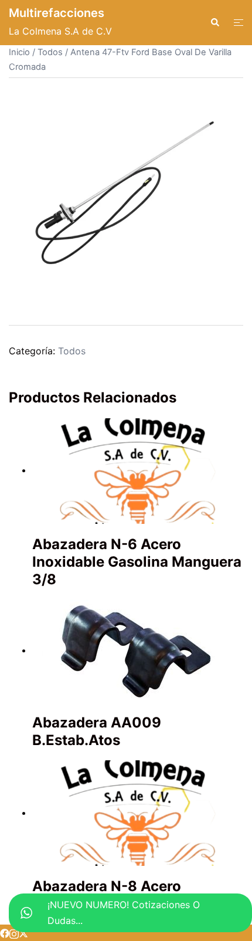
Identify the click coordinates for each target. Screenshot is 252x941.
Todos (50, 52)
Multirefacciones (56, 13)
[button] (214, 22)
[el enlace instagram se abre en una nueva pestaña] (14, 933)
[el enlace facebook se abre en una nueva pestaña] (4, 933)
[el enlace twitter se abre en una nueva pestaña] (23, 933)
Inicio (19, 52)
